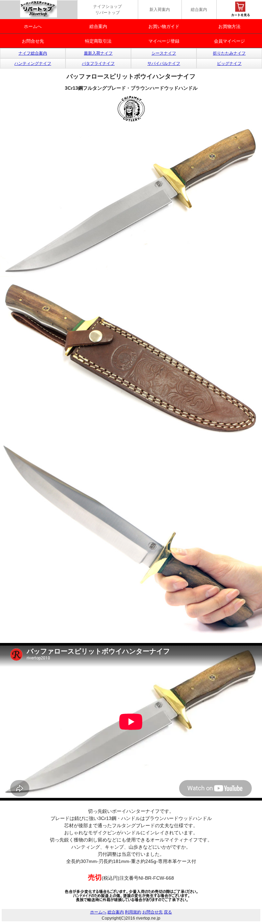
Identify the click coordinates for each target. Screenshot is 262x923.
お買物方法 (229, 26)
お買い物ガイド (163, 26)
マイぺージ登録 (163, 41)
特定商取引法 (98, 41)
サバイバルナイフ (163, 63)
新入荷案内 (159, 9)
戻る (168, 912)
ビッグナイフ (229, 63)
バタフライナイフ (98, 63)
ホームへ (33, 26)
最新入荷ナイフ (98, 53)
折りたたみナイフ (229, 53)
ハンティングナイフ (32, 63)
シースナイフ (163, 53)
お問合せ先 (33, 41)
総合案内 (199, 9)
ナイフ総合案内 (32, 53)
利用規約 (133, 912)
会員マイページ (229, 41)
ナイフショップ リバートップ (107, 9)
